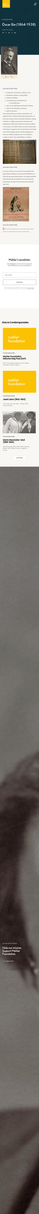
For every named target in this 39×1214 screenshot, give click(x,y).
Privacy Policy (30, 288)
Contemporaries (7, 19)
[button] (3, 33)
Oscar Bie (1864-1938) (10, 88)
